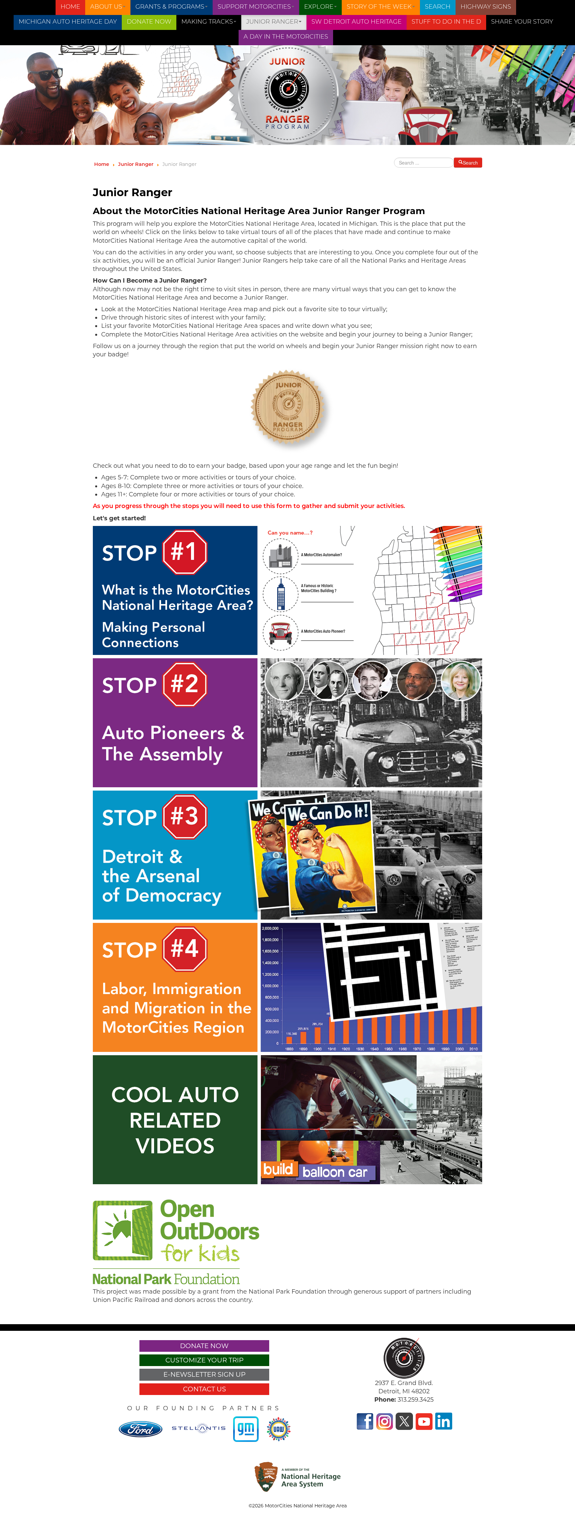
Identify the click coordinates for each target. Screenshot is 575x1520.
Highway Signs (486, 7)
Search (438, 7)
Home (70, 7)
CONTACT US (204, 1389)
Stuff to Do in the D (446, 22)
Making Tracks (207, 22)
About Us (106, 7)
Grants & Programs (169, 7)
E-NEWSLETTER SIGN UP (204, 1374)
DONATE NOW (149, 22)
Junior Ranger (272, 22)
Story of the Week (379, 7)
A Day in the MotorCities (286, 37)
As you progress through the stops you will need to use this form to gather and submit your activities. (249, 507)
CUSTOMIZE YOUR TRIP (204, 1360)
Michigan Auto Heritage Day (68, 22)
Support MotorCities (254, 7)
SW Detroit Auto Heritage (356, 22)
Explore (318, 7)
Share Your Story (522, 22)
